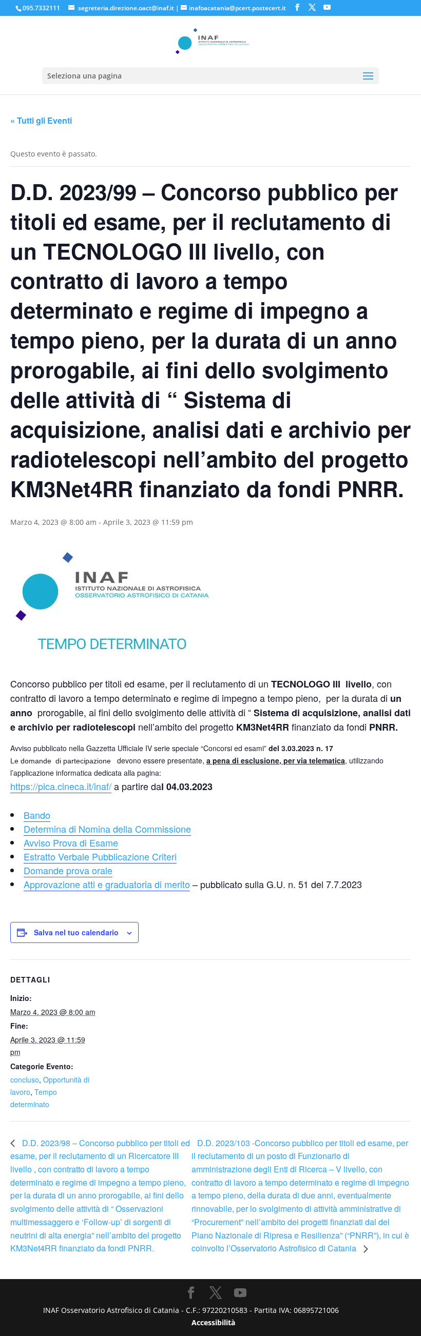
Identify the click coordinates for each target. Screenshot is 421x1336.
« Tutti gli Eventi (41, 120)
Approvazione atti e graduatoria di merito (107, 884)
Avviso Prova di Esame (71, 842)
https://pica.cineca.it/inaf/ (60, 786)
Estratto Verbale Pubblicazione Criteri (100, 856)
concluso (24, 1079)
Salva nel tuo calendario (76, 932)
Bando (37, 814)
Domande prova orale (68, 870)
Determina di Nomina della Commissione (107, 828)
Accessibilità (213, 1322)
